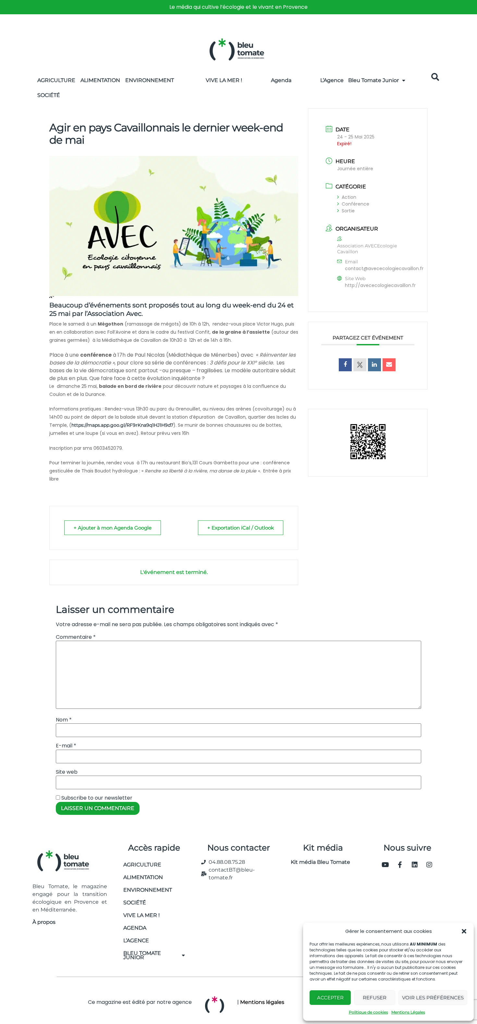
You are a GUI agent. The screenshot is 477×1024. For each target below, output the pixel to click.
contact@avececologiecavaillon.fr (384, 268)
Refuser (374, 997)
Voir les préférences (433, 997)
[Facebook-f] (400, 864)
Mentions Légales (408, 1012)
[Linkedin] (414, 864)
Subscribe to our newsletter (96, 798)
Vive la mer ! (141, 915)
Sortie (348, 211)
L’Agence (332, 80)
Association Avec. (115, 313)
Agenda (281, 80)
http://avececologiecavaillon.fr (380, 285)
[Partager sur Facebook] (345, 364)
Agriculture (56, 80)
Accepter (330, 997)
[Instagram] (429, 864)
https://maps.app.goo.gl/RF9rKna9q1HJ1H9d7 (122, 425)
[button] (464, 931)
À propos (43, 922)
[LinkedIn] (374, 364)
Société (48, 95)
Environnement (149, 80)
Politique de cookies (368, 1012)
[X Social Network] (359, 364)
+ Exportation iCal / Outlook (240, 528)
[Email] (389, 364)
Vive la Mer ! (224, 80)
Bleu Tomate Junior (373, 80)
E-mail (66, 745)
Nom (64, 719)
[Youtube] (385, 864)
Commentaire (76, 637)
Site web (67, 772)
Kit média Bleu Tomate (318, 862)
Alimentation (100, 80)
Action (349, 197)
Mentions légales (262, 1002)
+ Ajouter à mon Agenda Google (113, 528)
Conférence (355, 204)
